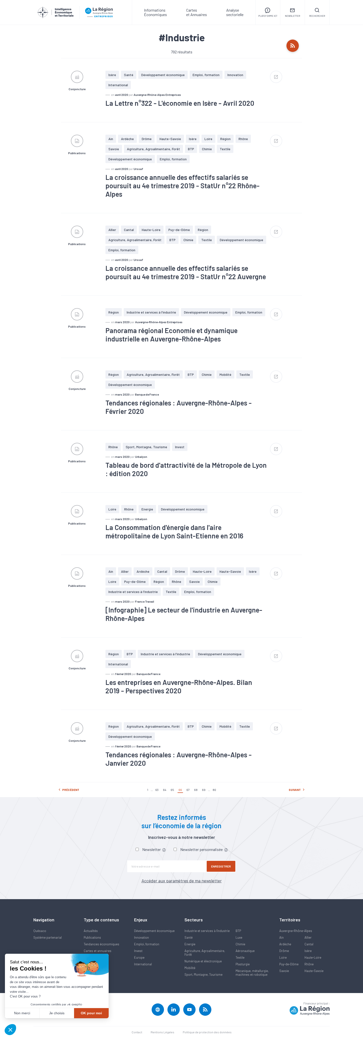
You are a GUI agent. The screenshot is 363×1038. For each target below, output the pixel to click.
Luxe (239, 937)
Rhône (243, 139)
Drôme (147, 139)
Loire (208, 139)
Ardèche (127, 139)
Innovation (235, 75)
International (118, 85)
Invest (179, 447)
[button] (10, 1030)
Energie (147, 509)
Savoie (113, 149)
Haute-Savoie (170, 139)
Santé (128, 75)
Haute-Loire (151, 230)
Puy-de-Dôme (179, 230)
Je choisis (56, 1013)
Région (225, 139)
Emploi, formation (206, 75)
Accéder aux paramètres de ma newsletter (181, 880)
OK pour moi (91, 1013)
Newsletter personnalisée (201, 849)
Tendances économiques (101, 944)
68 (196, 789)
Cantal (129, 230)
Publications (92, 937)
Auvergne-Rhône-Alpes (295, 931)
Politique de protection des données (207, 1032)
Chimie (207, 149)
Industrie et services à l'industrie (151, 312)
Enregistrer (221, 866)
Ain (110, 139)
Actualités (91, 931)
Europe (139, 957)
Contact (137, 1032)
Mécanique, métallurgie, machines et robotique (252, 972)
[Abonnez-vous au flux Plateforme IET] (292, 46)
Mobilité (225, 374)
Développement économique (163, 75)
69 (203, 789)
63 (157, 789)
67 (188, 789)
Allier (112, 230)
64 (164, 789)
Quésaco (39, 931)
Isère (112, 75)
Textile (225, 149)
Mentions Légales (162, 1032)
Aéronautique (245, 951)
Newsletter (151, 849)
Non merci (22, 1013)
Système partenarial (47, 937)
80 (214, 789)
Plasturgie (243, 964)
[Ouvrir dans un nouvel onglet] (276, 77)
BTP (191, 149)
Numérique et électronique (203, 961)
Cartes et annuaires (97, 951)
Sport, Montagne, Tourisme (146, 447)
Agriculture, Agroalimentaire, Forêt (153, 149)
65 (172, 789)
